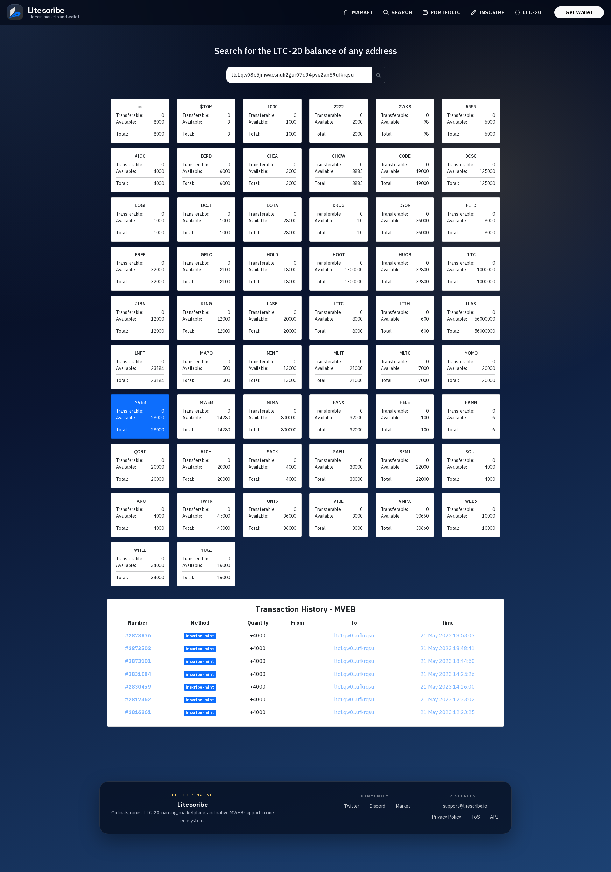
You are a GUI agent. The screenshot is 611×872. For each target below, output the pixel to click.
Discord (377, 806)
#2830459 (138, 687)
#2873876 (138, 635)
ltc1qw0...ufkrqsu (354, 635)
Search (401, 12)
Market (361, 12)
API (494, 817)
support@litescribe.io (465, 806)
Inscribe (491, 12)
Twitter (351, 806)
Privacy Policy (446, 817)
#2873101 (138, 661)
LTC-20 (531, 12)
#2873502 (138, 648)
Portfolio (445, 12)
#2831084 (138, 674)
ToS (475, 817)
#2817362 (138, 699)
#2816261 (138, 712)
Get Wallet (579, 12)
